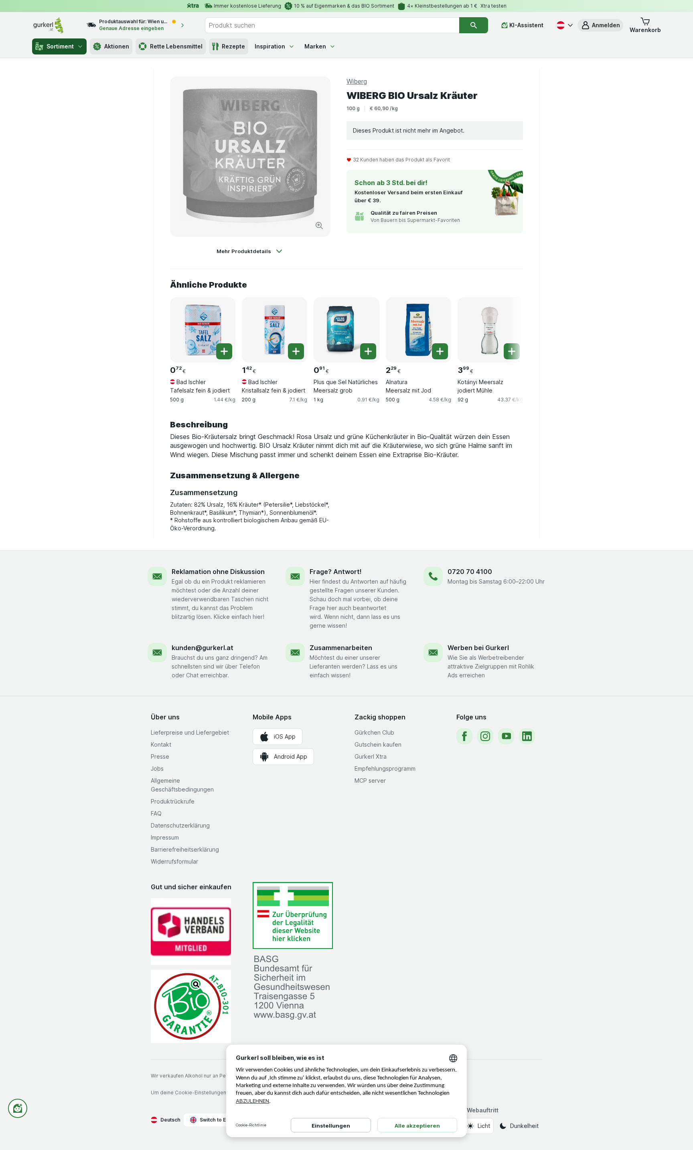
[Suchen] (473, 25)
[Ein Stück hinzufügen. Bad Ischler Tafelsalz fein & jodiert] (224, 351)
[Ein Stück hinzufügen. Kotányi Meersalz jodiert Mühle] (512, 351)
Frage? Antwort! (336, 572)
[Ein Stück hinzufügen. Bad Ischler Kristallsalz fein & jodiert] (296, 351)
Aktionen (116, 46)
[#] (293, 915)
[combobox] (332, 25)
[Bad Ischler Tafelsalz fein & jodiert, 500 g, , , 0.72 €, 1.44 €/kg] (202, 330)
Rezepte (233, 46)
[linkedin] (527, 736)
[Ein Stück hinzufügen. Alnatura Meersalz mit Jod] (440, 351)
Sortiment (60, 46)
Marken (315, 46)
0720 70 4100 (470, 572)
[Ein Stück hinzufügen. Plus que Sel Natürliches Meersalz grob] (368, 351)
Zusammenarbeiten (341, 648)
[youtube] (506, 736)
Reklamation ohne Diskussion (218, 572)
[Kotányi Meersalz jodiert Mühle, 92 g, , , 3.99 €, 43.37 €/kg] (490, 330)
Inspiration (270, 46)
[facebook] (464, 736)
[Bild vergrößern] (319, 225)
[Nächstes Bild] (507, 329)
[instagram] (485, 736)
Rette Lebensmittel (176, 46)
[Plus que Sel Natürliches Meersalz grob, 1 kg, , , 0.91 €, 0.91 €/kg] (346, 330)
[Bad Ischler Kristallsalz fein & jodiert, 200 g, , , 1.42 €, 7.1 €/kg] (274, 330)
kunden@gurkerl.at (202, 648)
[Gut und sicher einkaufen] (191, 1006)
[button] (600, 25)
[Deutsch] (563, 25)
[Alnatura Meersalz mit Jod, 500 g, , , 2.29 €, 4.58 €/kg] (418, 330)
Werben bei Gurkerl (478, 648)
